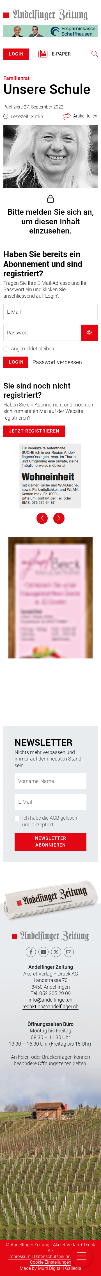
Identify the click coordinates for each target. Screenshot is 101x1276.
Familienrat (16, 78)
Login (16, 362)
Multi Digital (50, 1268)
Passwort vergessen (57, 362)
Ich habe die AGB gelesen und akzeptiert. (49, 821)
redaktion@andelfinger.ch (50, 1006)
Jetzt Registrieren (34, 431)
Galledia (73, 1268)
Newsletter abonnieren (50, 842)
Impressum (19, 1256)
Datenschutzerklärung (55, 1256)
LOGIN (16, 54)
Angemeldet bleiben (32, 349)
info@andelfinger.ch (50, 1000)
